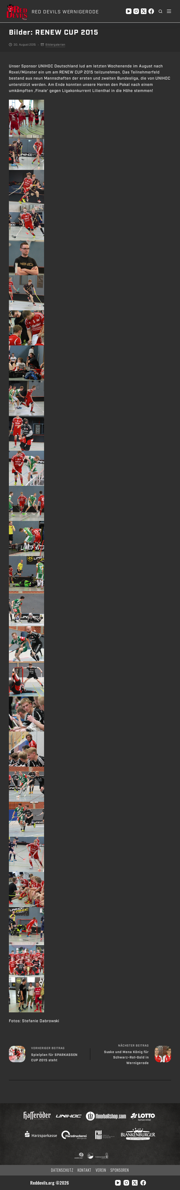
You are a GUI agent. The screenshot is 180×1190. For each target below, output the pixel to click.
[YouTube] (128, 11)
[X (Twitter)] (143, 11)
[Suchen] (160, 11)
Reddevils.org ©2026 (49, 1182)
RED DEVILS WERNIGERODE (65, 12)
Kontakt (85, 1170)
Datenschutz (62, 1170)
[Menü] (169, 11)
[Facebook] (151, 11)
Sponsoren (119, 1170)
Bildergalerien (55, 44)
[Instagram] (136, 11)
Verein (101, 1170)
